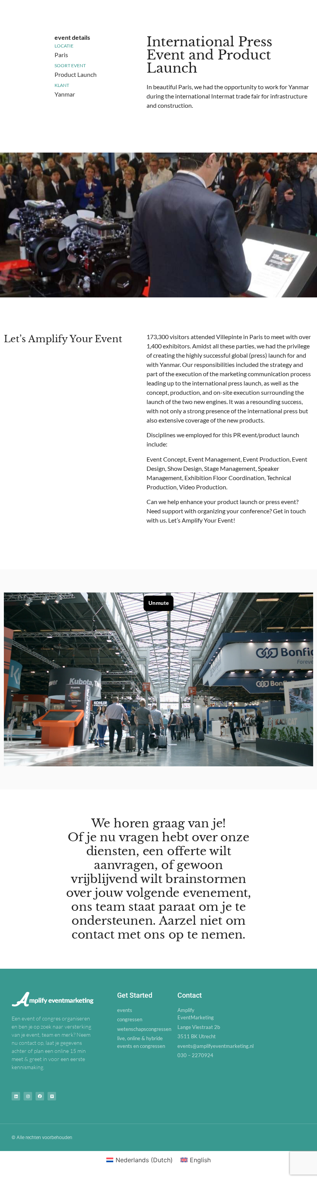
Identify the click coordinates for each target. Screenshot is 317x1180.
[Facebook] (40, 1096)
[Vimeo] (52, 1096)
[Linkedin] (16, 1096)
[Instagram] (28, 1096)
